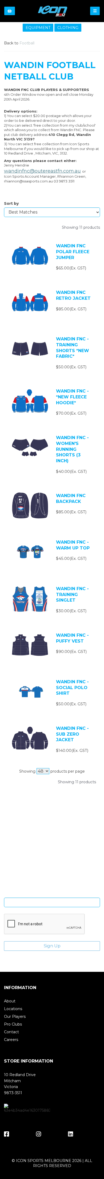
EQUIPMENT (38, 27)
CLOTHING (67, 27)
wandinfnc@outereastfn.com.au (42, 171)
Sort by (11, 203)
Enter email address (52, 893)
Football (26, 43)
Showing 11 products (81, 227)
